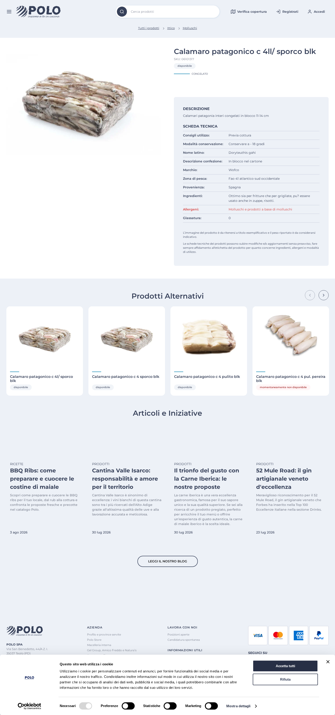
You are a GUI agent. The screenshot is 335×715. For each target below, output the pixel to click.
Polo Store (94, 639)
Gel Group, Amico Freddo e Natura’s (112, 650)
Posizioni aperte (178, 634)
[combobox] (167, 11)
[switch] (128, 706)
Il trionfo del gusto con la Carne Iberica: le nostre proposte (206, 478)
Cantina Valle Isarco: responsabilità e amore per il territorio (125, 478)
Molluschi (190, 28)
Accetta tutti (285, 666)
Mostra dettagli (238, 706)
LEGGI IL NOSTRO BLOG (167, 561)
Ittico (171, 28)
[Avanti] (324, 295)
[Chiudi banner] (328, 661)
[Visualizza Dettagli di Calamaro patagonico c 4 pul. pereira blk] (291, 336)
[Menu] (9, 12)
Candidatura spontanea (184, 639)
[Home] (38, 12)
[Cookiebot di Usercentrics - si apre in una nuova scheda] (29, 706)
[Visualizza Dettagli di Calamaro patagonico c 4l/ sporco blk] (44, 336)
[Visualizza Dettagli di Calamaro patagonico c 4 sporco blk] (126, 336)
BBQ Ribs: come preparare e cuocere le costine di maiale (42, 478)
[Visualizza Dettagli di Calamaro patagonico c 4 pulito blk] (208, 336)
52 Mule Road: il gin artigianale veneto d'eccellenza (284, 478)
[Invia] (122, 11)
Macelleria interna (99, 645)
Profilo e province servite (104, 634)
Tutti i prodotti (148, 28)
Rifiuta (285, 679)
